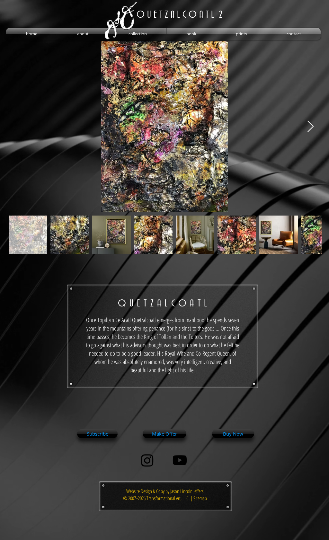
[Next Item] (310, 126)
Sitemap (200, 498)
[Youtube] (180, 460)
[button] (82, 34)
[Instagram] (147, 460)
